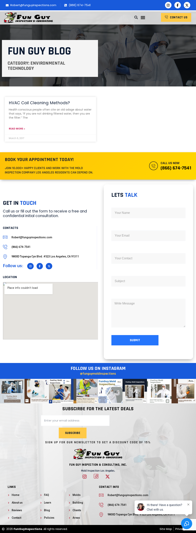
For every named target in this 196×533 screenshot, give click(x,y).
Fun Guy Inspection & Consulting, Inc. (98, 465)
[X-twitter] (187, 5)
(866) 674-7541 (176, 168)
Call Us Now (170, 163)
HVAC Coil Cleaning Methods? (39, 103)
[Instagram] (168, 5)
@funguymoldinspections (98, 373)
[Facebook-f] (177, 5)
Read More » (17, 128)
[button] (143, 17)
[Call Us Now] (153, 165)
